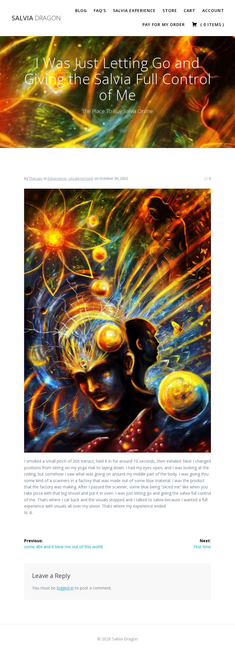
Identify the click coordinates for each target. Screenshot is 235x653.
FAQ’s (100, 10)
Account (213, 10)
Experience (57, 178)
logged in (65, 588)
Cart (189, 10)
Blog (81, 10)
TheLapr (36, 178)
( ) (211, 24)
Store (169, 10)
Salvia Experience (134, 10)
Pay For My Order (163, 24)
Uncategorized (80, 178)
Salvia (36, 18)
